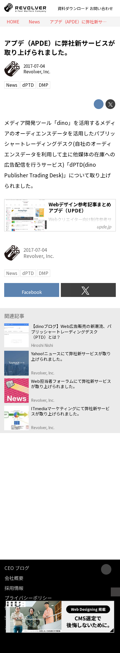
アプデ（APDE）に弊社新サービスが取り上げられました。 (59, 47)
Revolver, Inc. (36, 71)
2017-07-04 (34, 66)
